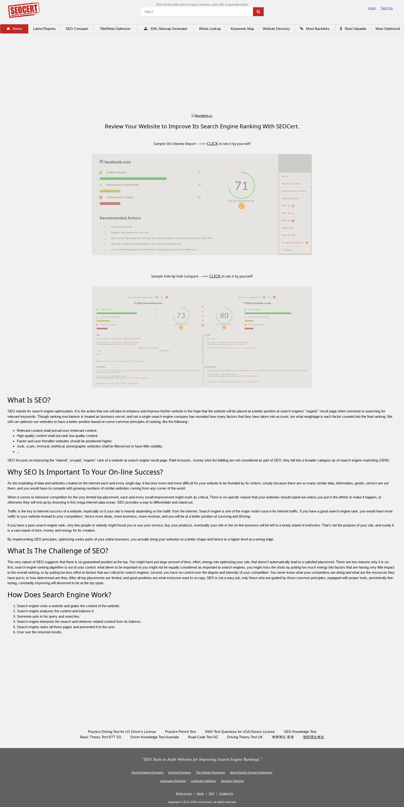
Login (372, 8)
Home (16, 29)
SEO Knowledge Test (300, 732)
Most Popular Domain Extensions (251, 772)
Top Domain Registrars (210, 772)
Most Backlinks (316, 29)
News (200, 793)
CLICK (212, 143)
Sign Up (387, 8)
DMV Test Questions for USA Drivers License (240, 732)
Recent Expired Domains (147, 772)
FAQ (211, 793)
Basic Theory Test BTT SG (100, 737)
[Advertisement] (202, 74)
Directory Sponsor (232, 781)
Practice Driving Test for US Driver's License (122, 732)
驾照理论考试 (313, 737)
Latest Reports (44, 29)
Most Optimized (387, 29)
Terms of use (184, 793)
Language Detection (173, 781)
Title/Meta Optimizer (115, 29)
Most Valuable (354, 29)
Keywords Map (242, 29)
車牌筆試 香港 (283, 737)
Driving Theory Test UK (245, 737)
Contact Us (226, 793)
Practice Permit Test (180, 732)
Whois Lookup (210, 29)
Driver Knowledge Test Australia (154, 737)
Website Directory (276, 29)
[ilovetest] (202, 115)
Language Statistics (203, 781)
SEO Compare (76, 29)
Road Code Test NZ (203, 737)
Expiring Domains (179, 772)
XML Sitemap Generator (167, 29)
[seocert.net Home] (23, 10)
